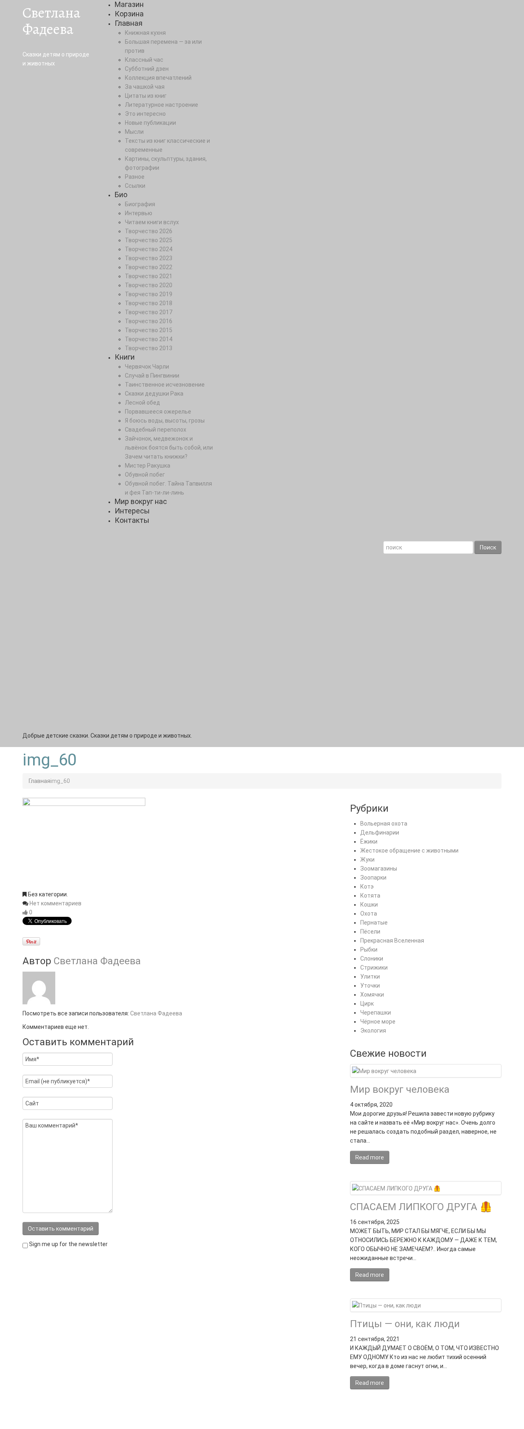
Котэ (367, 886)
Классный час (144, 59)
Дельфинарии (379, 832)
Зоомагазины (378, 868)
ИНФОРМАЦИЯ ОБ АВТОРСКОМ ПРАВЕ (172, 1415)
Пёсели (370, 931)
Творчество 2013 (148, 348)
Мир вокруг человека (399, 1089)
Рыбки (368, 949)
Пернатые (374, 922)
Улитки (370, 976)
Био (121, 194)
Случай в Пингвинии (152, 375)
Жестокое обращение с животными (409, 850)
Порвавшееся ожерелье (158, 411)
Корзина (129, 13)
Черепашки (375, 1012)
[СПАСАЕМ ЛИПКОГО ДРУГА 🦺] (396, 1187)
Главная (128, 23)
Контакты (132, 520)
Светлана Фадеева (51, 20)
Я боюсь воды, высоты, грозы (165, 420)
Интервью (138, 213)
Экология (373, 1030)
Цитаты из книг (146, 95)
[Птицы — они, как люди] (386, 1305)
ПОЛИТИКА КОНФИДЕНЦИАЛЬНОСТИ (279, 1415)
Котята (370, 895)
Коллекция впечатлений (158, 77)
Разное (135, 176)
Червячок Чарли (147, 366)
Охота (368, 913)
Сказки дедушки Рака (154, 393)
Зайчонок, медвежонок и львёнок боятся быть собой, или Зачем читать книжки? (169, 447)
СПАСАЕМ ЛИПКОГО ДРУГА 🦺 (421, 1207)
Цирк (367, 1003)
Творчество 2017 (148, 312)
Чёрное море (377, 1021)
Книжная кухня (145, 32)
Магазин (129, 4)
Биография (140, 204)
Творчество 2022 (148, 267)
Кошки (369, 904)
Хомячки (372, 994)
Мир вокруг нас (141, 501)
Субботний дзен (147, 68)
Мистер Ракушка (147, 465)
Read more (369, 1157)
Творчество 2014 (148, 339)
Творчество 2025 (148, 240)
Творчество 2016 (148, 321)
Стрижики (374, 967)
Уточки (370, 985)
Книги (125, 357)
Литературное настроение (161, 104)
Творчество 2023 (148, 258)
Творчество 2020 (148, 285)
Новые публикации (150, 122)
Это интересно (145, 113)
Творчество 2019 (148, 294)
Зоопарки (373, 877)
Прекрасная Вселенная (392, 940)
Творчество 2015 (148, 330)
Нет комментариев (55, 903)
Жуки (367, 859)
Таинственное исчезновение (165, 384)
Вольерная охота (383, 823)
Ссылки (135, 185)
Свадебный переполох (155, 429)
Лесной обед (142, 402)
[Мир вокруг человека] (384, 1070)
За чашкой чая (145, 86)
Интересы (132, 510)
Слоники (371, 958)
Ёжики (368, 841)
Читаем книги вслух (152, 222)
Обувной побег (145, 474)
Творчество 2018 (148, 303)
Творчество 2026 (148, 231)
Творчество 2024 (148, 249)
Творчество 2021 (148, 276)
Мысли (134, 131)
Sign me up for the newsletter (68, 1244)
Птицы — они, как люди (405, 1324)
